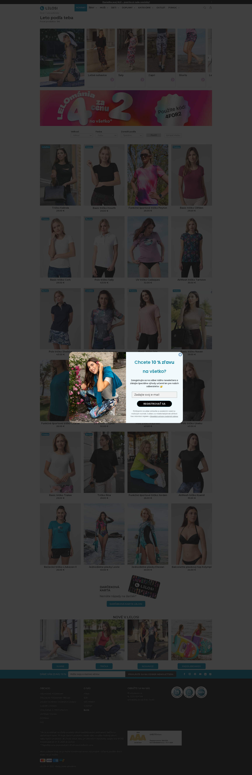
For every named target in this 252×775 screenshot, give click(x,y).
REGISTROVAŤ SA (155, 404)
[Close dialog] (180, 354)
